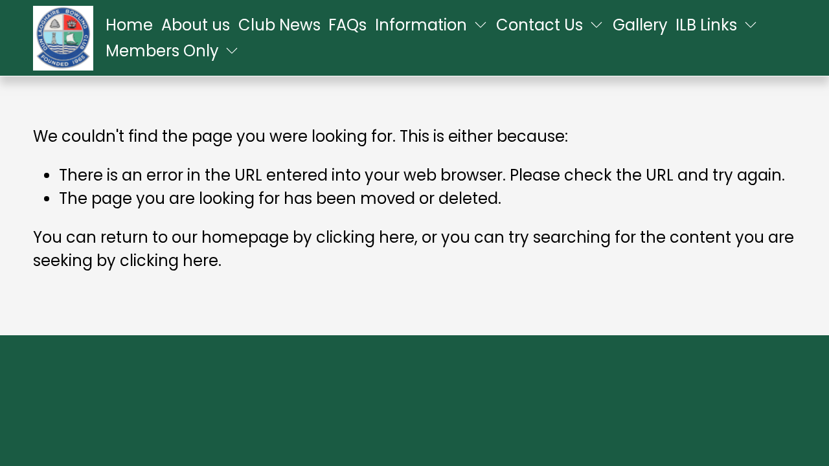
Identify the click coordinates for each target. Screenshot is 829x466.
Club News (279, 25)
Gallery (640, 25)
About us (195, 25)
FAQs (347, 25)
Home (129, 25)
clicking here (365, 237)
